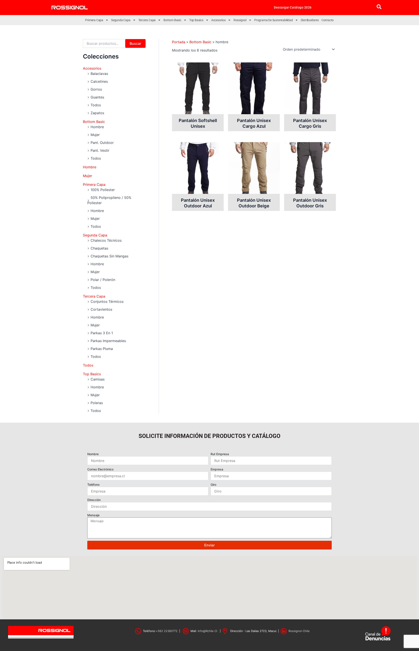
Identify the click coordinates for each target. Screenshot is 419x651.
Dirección (94, 500)
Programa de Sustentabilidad (273, 20)
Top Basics (196, 20)
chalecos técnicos (106, 240)
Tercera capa (147, 20)
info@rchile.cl (207, 631)
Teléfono (93, 484)
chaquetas (99, 248)
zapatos (97, 113)
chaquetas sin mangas (109, 256)
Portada (178, 42)
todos (96, 105)
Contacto (327, 20)
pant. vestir (100, 150)
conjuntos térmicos (107, 301)
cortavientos (101, 309)
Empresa (217, 469)
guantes (97, 97)
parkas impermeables (108, 341)
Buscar (135, 43)
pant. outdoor (102, 142)
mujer (95, 135)
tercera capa (94, 296)
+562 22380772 (166, 631)
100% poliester (103, 190)
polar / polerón (103, 279)
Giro (213, 484)
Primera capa (94, 20)
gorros (96, 89)
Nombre (93, 454)
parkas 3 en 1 (102, 333)
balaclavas (99, 73)
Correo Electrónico (100, 469)
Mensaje (93, 515)
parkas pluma (102, 348)
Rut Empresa (220, 454)
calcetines (99, 81)
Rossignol (240, 20)
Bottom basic (172, 20)
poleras (97, 403)
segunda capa (95, 235)
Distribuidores (310, 20)
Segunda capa (121, 20)
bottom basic (94, 121)
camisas (98, 379)
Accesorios (218, 20)
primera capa (94, 184)
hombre (97, 127)
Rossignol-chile (299, 631)
